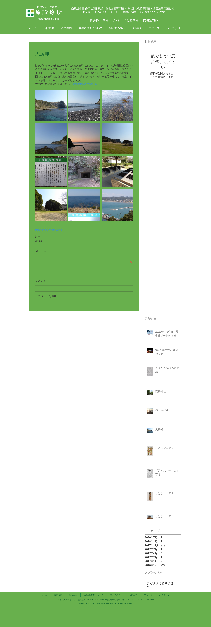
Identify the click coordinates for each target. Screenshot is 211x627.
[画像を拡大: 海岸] (84, 105)
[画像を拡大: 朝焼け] (84, 138)
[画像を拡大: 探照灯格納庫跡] (84, 171)
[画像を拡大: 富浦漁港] (117, 204)
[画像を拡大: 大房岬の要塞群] (51, 171)
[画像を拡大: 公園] (117, 138)
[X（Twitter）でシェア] (44, 251)
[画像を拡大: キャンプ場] (117, 171)
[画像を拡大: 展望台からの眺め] (84, 204)
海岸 (37, 236)
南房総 (38, 241)
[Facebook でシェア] (36, 251)
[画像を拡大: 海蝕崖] (51, 105)
